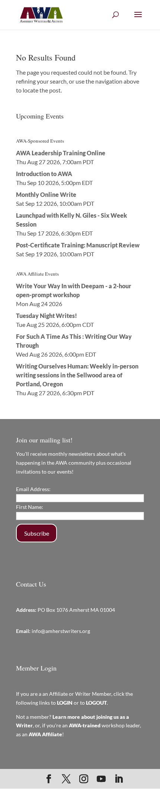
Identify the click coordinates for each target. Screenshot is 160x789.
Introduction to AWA (44, 173)
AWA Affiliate (45, 734)
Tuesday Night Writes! (46, 315)
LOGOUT (96, 702)
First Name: (29, 507)
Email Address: (33, 489)
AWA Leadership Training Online (60, 152)
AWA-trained (84, 725)
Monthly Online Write (46, 194)
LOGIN (65, 702)
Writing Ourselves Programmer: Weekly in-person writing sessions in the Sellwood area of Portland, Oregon (77, 375)
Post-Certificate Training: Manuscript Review (78, 245)
